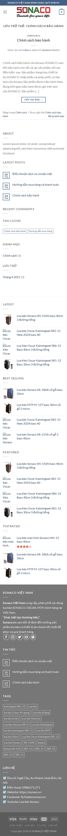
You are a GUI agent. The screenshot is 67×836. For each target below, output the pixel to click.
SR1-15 (28, 748)
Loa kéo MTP (43, 730)
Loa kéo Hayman (31, 718)
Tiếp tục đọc (33, 99)
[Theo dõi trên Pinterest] (33, 637)
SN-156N (29, 742)
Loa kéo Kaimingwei (42, 724)
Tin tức (41, 825)
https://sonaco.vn (30, 792)
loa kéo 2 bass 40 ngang (17, 712)
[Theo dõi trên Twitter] (20, 637)
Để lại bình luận (56, 116)
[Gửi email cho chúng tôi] (26, 637)
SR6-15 (19, 754)
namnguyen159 (51, 50)
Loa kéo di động (41, 712)
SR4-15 (51, 748)
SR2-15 (39, 748)
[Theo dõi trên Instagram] (13, 637)
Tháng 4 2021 (11, 277)
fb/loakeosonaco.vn (33, 797)
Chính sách (33, 35)
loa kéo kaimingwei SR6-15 (18, 730)
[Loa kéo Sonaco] (33, 12)
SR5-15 (8, 754)
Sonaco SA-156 (12, 748)
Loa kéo (32, 706)
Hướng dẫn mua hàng (40, 231)
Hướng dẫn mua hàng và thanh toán (35, 184)
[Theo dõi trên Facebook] (6, 637)
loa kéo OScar (11, 736)
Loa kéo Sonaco (12, 742)
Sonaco (41, 742)
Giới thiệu (16, 825)
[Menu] (5, 11)
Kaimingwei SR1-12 (14, 706)
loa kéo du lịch (11, 718)
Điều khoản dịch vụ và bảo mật (32, 174)
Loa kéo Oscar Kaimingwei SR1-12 (40, 736)
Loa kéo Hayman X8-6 (16, 724)
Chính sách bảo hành (33, 40)
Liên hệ (52, 825)
